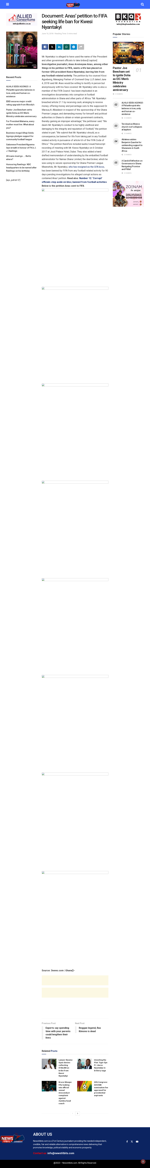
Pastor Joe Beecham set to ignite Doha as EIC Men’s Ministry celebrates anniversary (21, 113)
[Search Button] (142, 4)
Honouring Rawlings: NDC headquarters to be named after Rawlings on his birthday (21, 167)
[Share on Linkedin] (59, 47)
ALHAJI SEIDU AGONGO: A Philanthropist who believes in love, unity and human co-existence (133, 108)
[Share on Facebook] (45, 47)
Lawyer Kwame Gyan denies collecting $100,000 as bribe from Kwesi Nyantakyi (66, 1068)
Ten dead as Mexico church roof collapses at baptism (132, 127)
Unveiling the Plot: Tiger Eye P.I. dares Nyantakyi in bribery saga (100, 1065)
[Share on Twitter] (52, 47)
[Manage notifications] (143, 1161)
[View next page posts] (77, 1113)
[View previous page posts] (72, 1113)
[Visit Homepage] (75, 4)
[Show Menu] (7, 4)
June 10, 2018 (47, 33)
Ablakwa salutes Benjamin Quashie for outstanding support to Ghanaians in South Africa (132, 145)
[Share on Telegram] (73, 47)
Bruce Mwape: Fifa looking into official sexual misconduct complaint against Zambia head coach (65, 1093)
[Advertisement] (75, 983)
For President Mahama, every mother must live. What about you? (20, 124)
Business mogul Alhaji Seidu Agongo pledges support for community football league (20, 136)
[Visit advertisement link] (21, 19)
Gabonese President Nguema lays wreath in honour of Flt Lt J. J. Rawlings (21, 147)
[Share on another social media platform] (81, 47)
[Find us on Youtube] (137, 1141)
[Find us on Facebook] (127, 1141)
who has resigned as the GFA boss (86, 166)
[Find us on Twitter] (132, 1141)
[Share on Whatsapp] (66, 47)
